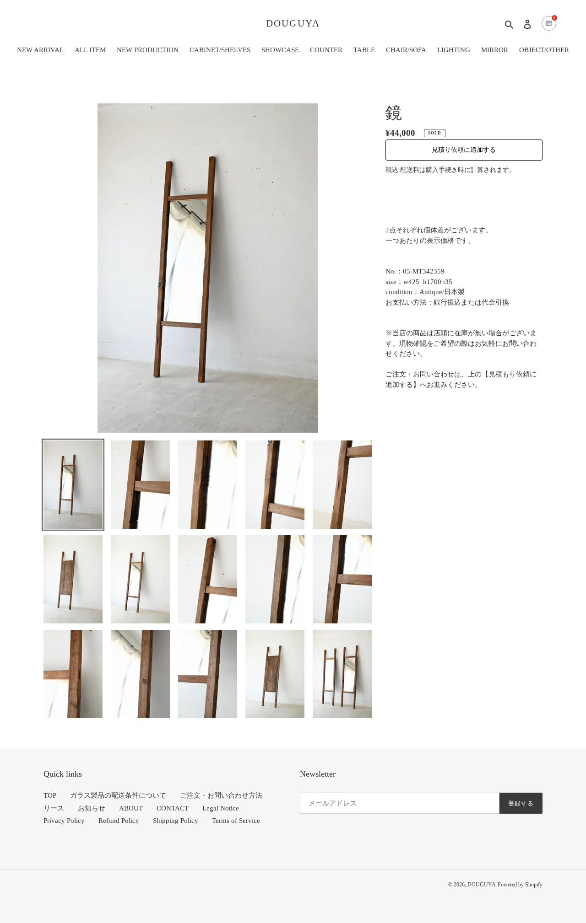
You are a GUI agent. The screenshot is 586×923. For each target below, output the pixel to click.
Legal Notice (220, 808)
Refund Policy (118, 820)
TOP (49, 795)
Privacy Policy (64, 820)
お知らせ (91, 808)
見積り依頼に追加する (464, 149)
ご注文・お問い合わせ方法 (221, 795)
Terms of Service (236, 820)
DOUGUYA (293, 23)
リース (53, 808)
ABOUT (131, 808)
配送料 (409, 169)
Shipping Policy (175, 820)
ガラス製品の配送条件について (118, 795)
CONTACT (173, 808)
